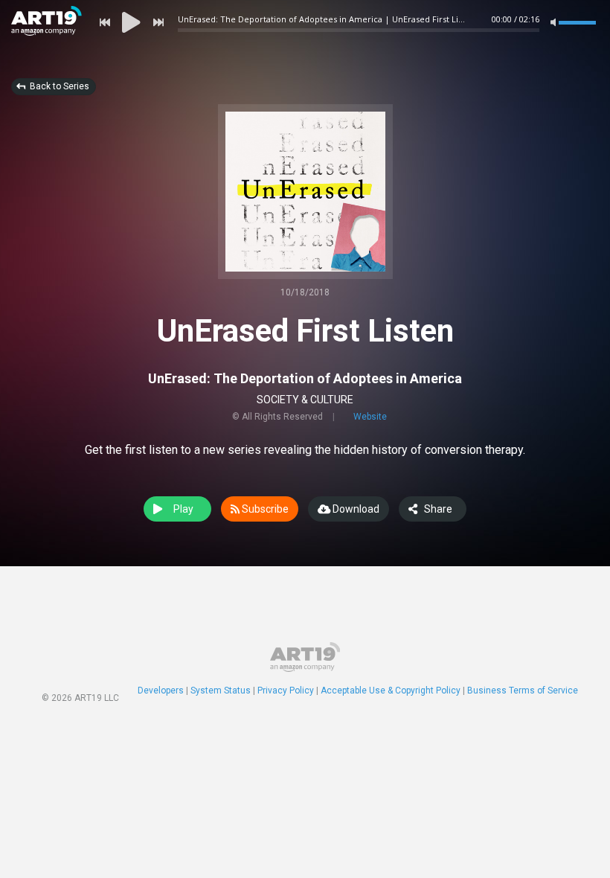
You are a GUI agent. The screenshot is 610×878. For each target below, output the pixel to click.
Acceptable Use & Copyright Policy (390, 690)
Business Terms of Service (522, 690)
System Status (220, 690)
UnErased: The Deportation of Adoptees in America (305, 378)
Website (370, 416)
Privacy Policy (285, 690)
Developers (161, 690)
